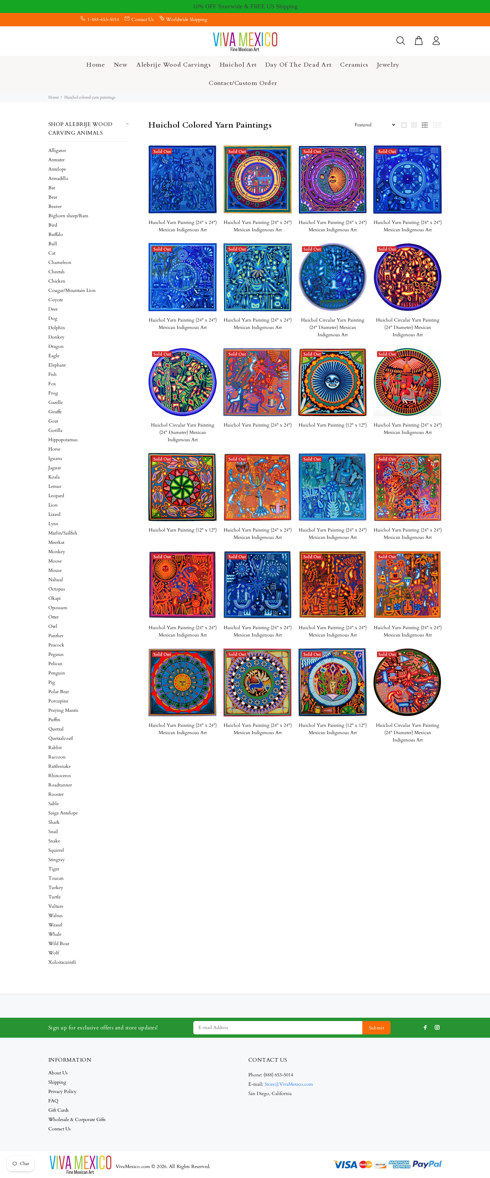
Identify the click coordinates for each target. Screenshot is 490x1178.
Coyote (55, 300)
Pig (51, 682)
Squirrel (56, 850)
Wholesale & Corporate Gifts (77, 1119)
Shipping (57, 1082)
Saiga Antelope (63, 813)
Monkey (56, 552)
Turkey (55, 887)
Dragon (56, 346)
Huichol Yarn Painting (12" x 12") (333, 425)
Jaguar (54, 468)
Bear (52, 197)
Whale (54, 934)
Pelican (55, 663)
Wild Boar (58, 943)
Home (53, 97)
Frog (53, 393)
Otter (53, 617)
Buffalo (55, 234)
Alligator (57, 150)
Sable (53, 803)
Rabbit (55, 747)
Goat (53, 421)
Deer (53, 309)
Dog (52, 318)
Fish (52, 374)
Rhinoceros (59, 775)
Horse (54, 449)
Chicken (56, 281)
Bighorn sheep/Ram (68, 216)
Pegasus (56, 654)
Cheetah (56, 272)
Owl (52, 626)
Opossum (57, 607)
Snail (53, 831)
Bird (52, 225)
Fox (52, 384)
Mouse (55, 570)
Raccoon (57, 757)
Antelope (57, 169)
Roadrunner (60, 785)
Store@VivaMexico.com (289, 1084)
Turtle (54, 897)
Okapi (54, 598)
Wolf (53, 953)
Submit (376, 1028)
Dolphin (56, 328)
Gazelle (55, 402)
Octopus (56, 589)
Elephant (57, 365)
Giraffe (55, 412)
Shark (54, 822)
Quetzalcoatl (60, 738)
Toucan (56, 878)
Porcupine (58, 701)
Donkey (56, 337)
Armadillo (58, 178)
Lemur (54, 486)
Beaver (55, 206)
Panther (55, 635)
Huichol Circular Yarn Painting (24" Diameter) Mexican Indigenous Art (332, 327)
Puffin (54, 719)
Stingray (56, 859)
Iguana (55, 458)
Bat (51, 188)
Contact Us (142, 19)
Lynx (53, 524)
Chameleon (59, 262)
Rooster (56, 794)
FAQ (53, 1101)
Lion (53, 505)
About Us (58, 1073)
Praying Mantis (63, 710)
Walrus (55, 915)
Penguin (56, 673)
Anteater (56, 160)
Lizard (54, 514)
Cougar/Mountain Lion (72, 290)
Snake (54, 841)
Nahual (55, 580)
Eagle (53, 356)
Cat (51, 253)
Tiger (53, 869)
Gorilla (55, 430)
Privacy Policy (62, 1091)
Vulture (55, 906)
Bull (52, 244)
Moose (55, 561)
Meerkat (56, 542)
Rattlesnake (59, 766)
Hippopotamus (63, 440)
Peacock (56, 645)
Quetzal (56, 729)
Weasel (55, 925)
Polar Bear (58, 691)
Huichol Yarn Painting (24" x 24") (258, 425)
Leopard (56, 496)
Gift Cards (58, 1110)
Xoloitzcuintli (62, 962)
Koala (54, 477)
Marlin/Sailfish (62, 533)
